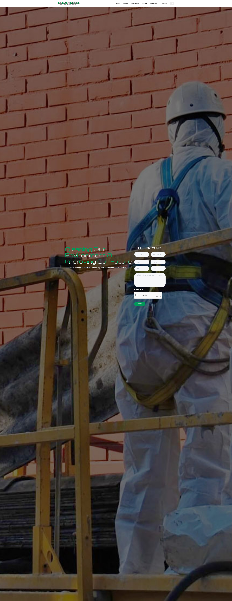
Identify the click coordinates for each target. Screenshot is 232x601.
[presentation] (148, 295)
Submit (140, 304)
